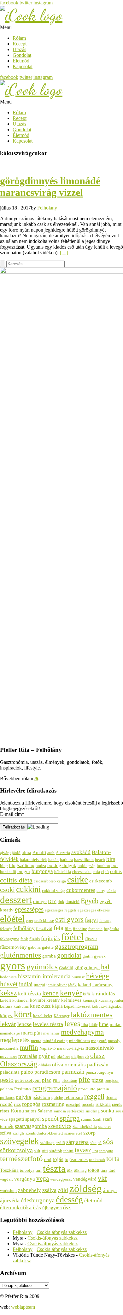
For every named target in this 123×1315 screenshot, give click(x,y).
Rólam (19, 38)
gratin (88, 956)
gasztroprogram (76, 946)
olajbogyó (80, 1056)
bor (114, 865)
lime (103, 1024)
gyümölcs (42, 966)
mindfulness (79, 1040)
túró (111, 1170)
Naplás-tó (47, 1048)
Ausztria (63, 852)
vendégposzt (61, 1179)
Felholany (47, 207)
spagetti (16, 1119)
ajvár (4, 852)
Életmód (21, 60)
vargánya (24, 1179)
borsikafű (8, 871)
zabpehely (29, 1190)
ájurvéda (10, 1201)
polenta (6, 1089)
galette (48, 947)
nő (53, 1056)
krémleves (71, 1000)
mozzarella (9, 1048)
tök (70, 1170)
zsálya (49, 1190)
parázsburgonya (99, 1072)
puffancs (7, 1097)
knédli (5, 1000)
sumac (86, 1119)
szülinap (47, 1142)
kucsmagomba (110, 1000)
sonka (107, 1111)
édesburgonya (38, 1200)
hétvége (97, 976)
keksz (8, 993)
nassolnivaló (99, 1048)
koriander (20, 1000)
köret (23, 1014)
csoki (7, 889)
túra (104, 1170)
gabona (34, 947)
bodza (41, 865)
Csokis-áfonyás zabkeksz (62, 1232)
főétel (72, 937)
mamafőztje (10, 1033)
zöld (63, 1190)
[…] (64, 252)
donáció (72, 901)
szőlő (60, 1142)
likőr (93, 1024)
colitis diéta (16, 880)
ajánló (15, 852)
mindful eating (55, 1040)
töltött (93, 1170)
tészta (54, 1168)
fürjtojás (50, 938)
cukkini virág (53, 890)
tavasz (83, 1150)
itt (36, 778)
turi (39, 1170)
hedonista (8, 977)
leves (72, 1023)
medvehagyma (82, 1032)
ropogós (31, 1104)
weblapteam (23, 1307)
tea (95, 1150)
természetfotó (21, 1158)
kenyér (71, 992)
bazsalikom (84, 859)
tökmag (80, 1170)
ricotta (111, 1097)
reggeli (94, 1096)
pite (84, 1079)
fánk (24, 938)
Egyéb (89, 901)
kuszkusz (40, 1006)
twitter (26, 2)
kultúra (6, 1006)
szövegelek (19, 1141)
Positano (22, 1088)
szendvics (59, 1126)
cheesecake (81, 871)
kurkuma (21, 1006)
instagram (43, 2)
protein (103, 1089)
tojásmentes (76, 1159)
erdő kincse (44, 920)
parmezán (73, 1071)
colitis (116, 871)
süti (45, 1150)
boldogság (87, 865)
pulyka (23, 1097)
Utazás (19, 49)
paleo (27, 1072)
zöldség (85, 1188)
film (68, 928)
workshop (8, 1190)
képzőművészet (77, 1006)
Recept (19, 43)
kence (50, 993)
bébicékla (62, 871)
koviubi (37, 1000)
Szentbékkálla (85, 1126)
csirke (77, 879)
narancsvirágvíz (70, 1048)
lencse (24, 1024)
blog (4, 865)
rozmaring (53, 1104)
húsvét (9, 984)
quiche (57, 1097)
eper (29, 920)
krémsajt (90, 1000)
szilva (5, 1132)
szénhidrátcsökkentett (44, 1133)
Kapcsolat (22, 66)
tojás (58, 1159)
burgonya (42, 871)
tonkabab (97, 1159)
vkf (102, 1178)
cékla (111, 890)
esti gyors (69, 919)
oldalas (44, 1065)
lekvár (8, 1024)
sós (108, 1141)
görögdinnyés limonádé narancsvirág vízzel (50, 186)
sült (37, 1150)
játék (72, 984)
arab (51, 852)
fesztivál (44, 928)
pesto (7, 1079)
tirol (47, 1159)
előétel (12, 918)
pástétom (41, 1097)
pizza (97, 1080)
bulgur (23, 871)
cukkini (28, 889)
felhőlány (24, 928)
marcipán (31, 1033)
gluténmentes (20, 955)
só (100, 1142)
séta (93, 1142)
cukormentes (80, 890)
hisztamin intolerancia (44, 976)
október (63, 1056)
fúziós (34, 938)
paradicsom (47, 1072)
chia (96, 871)
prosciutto (87, 1089)
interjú (39, 984)
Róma (17, 1110)
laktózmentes (92, 1014)
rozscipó (73, 1104)
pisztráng (69, 1080)
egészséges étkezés (94, 910)
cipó (105, 871)
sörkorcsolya (16, 1150)
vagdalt (6, 1179)
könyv (6, 1015)
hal (105, 967)
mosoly (114, 1040)
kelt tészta (29, 993)
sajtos (30, 1110)
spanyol (33, 1119)
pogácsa (112, 1080)
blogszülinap (21, 865)
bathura (66, 859)
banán (53, 859)
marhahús (51, 1033)
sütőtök (55, 1150)
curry (101, 890)
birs (110, 859)
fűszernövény (13, 947)
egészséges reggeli (60, 910)
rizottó (6, 1104)
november (8, 1056)
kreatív (53, 1000)
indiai (25, 984)
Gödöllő (66, 967)
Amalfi (39, 852)
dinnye (40, 901)
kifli (86, 994)
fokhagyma (9, 938)
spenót (50, 1118)
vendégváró (85, 1179)
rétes (4, 1110)
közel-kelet (42, 1015)
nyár (44, 1055)
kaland (84, 984)
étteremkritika (16, 1208)
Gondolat (22, 55)
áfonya (110, 1190)
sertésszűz (75, 1111)
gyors (12, 965)
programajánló (54, 1088)
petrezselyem (28, 1080)
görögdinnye (87, 967)
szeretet (104, 1126)
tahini (68, 1150)
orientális (75, 1065)
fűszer (91, 938)
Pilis (56, 1080)
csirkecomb (100, 880)
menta (36, 1040)
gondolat (69, 955)
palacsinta (10, 1072)
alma (26, 852)
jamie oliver (56, 984)
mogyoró (99, 1040)
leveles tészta (48, 1024)
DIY (52, 901)
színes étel (73, 1133)
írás (37, 1208)
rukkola (103, 1104)
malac (115, 1024)
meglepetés (15, 1039)
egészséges (29, 909)
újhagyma (52, 1207)
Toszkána (9, 1170)
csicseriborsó (45, 881)
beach (100, 859)
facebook (9, 2)
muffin (29, 1047)
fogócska (111, 928)
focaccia (95, 928)
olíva (57, 1065)
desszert (16, 899)
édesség (69, 1199)
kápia (57, 1006)
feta (58, 927)
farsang (105, 920)
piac (46, 1080)
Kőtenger (61, 1015)
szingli (18, 1133)
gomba (49, 955)
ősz (67, 1208)
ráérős (117, 1104)
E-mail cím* (12, 814)
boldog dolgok (61, 865)
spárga (70, 1118)
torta (113, 1158)
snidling (92, 1111)
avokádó (81, 852)
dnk (61, 901)
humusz (78, 977)
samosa (60, 1111)
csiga (61, 881)
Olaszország (18, 1064)
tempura (106, 1150)
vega (42, 1178)
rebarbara (73, 1097)
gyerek (100, 956)
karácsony (102, 984)
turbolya (27, 1170)
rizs (17, 1104)
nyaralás (27, 1056)
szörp (89, 1132)
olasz (97, 1055)
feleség (6, 928)
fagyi (91, 919)
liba (84, 1024)
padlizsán (97, 1065)
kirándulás (103, 994)
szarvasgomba (31, 1126)
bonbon (103, 865)
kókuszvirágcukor (107, 1006)
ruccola (88, 1104)
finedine (80, 928)
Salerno (45, 1110)
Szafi (97, 1119)
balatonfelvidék (33, 859)
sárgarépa (77, 1142)
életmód (93, 1200)
